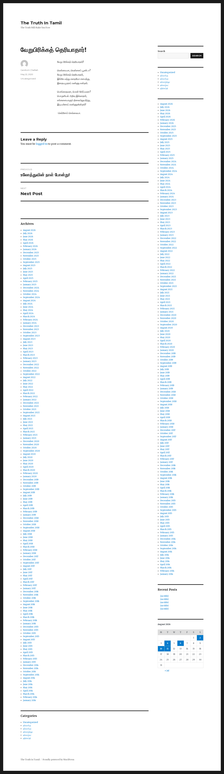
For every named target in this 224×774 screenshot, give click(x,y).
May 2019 (27, 502)
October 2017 (29, 559)
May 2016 (27, 611)
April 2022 (28, 390)
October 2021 (29, 409)
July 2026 (27, 233)
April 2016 (28, 614)
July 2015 (27, 642)
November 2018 (30, 521)
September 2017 (31, 563)
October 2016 (29, 598)
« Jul (167, 670)
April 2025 (28, 278)
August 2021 (29, 415)
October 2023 (29, 332)
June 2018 (28, 537)
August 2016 (29, 604)
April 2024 (28, 313)
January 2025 (29, 284)
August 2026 (29, 230)
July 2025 (27, 268)
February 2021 (30, 435)
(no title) (164, 596)
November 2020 (31, 444)
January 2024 (30, 323)
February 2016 (30, 620)
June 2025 (28, 271)
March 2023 (29, 355)
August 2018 (29, 531)
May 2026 (28, 240)
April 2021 (28, 428)
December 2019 (30, 479)
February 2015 (30, 658)
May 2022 (28, 387)
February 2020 (30, 473)
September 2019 (31, 489)
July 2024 (27, 303)
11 (168, 648)
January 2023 (29, 361)
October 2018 (29, 524)
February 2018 (30, 550)
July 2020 (27, 457)
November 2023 (31, 329)
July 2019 (27, 495)
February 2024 (30, 319)
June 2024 (28, 307)
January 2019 (29, 515)
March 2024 (29, 316)
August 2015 (29, 639)
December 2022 (31, 364)
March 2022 (29, 393)
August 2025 (29, 265)
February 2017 (30, 585)
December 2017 (30, 556)
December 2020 (31, 441)
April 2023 (28, 351)
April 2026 (28, 243)
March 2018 (28, 547)
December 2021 (31, 403)
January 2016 (29, 623)
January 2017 (29, 588)
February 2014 (30, 697)
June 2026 (28, 236)
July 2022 (27, 380)
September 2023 (31, 335)
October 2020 (30, 447)
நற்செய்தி (27, 738)
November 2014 (30, 668)
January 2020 (30, 476)
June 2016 (27, 607)
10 (161, 648)
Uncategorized (28, 78)
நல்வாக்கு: (27, 728)
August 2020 (29, 454)
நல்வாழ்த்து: (28, 732)
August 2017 (29, 566)
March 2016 (28, 617)
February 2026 (30, 246)
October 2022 (29, 371)
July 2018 (27, 534)
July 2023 (27, 342)
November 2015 (30, 630)
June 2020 (28, 460)
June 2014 (28, 684)
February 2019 (30, 511)
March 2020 (29, 470)
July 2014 (27, 681)
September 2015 (31, 636)
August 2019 (29, 492)
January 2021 (29, 438)
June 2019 (27, 499)
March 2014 (28, 694)
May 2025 (28, 275)
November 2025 (31, 255)
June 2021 (28, 422)
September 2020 (31, 451)
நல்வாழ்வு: (27, 735)
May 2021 (28, 425)
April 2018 (28, 543)
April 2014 (28, 690)
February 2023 (30, 358)
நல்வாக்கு (27, 725)
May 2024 (28, 310)
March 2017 (28, 582)
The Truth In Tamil (41, 22)
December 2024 (31, 287)
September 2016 (31, 601)
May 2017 (27, 575)
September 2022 (31, 374)
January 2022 (29, 399)
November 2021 (31, 406)
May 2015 (27, 649)
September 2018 (31, 527)
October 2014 (29, 671)
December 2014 (31, 665)
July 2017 (27, 569)
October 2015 (29, 633)
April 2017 (28, 579)
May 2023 (28, 348)
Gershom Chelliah (29, 70)
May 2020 (28, 463)
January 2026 (29, 249)
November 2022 (31, 367)
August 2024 (29, 300)
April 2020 (28, 467)
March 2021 (29, 431)
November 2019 (30, 483)
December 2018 (31, 518)
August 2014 (29, 678)
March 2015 (28, 655)
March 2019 (28, 508)
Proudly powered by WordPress (58, 759)
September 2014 (31, 674)
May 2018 (27, 540)
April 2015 (28, 652)
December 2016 (30, 591)
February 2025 (30, 281)
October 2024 (30, 294)
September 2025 (31, 262)
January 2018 (29, 553)
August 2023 (29, 339)
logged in (41, 143)
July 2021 (27, 419)
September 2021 (31, 412)
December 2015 (30, 627)
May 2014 (27, 687)
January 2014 (29, 700)
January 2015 (29, 662)
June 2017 (27, 572)
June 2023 (28, 345)
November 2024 (31, 291)
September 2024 (31, 297)
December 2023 (31, 326)
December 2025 (31, 252)
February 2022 (30, 396)
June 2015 (27, 646)
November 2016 (30, 595)
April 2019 (28, 505)
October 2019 (29, 486)
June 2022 (28, 383)
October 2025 (29, 259)
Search (161, 51)
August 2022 (29, 377)
